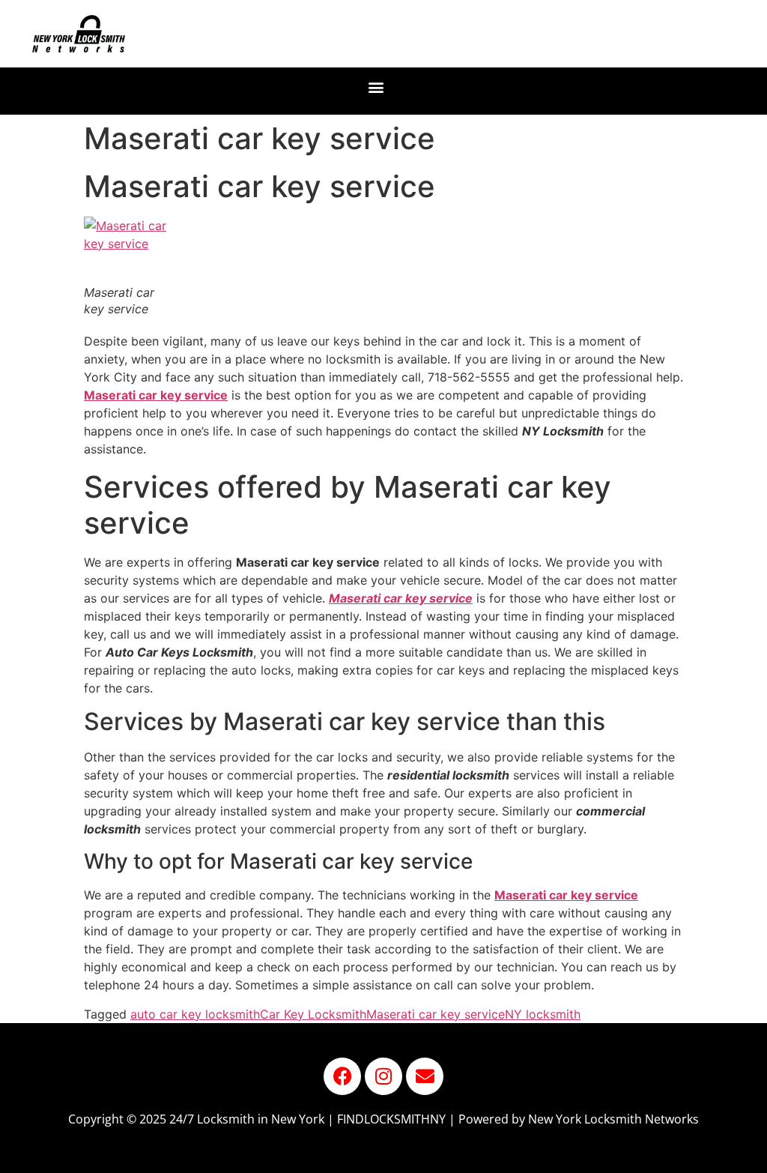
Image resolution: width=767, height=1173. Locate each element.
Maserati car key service (401, 598)
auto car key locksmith (195, 1014)
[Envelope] (424, 1076)
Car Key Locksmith (313, 1014)
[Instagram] (383, 1076)
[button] (376, 87)
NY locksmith (542, 1014)
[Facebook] (342, 1076)
